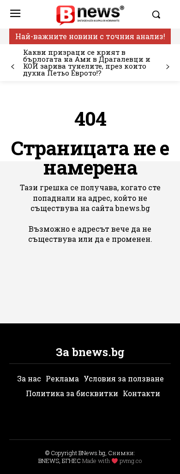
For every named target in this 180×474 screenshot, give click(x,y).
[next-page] (167, 67)
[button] (159, 14)
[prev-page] (12, 67)
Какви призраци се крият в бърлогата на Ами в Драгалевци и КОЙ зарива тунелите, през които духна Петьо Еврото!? (86, 62)
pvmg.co (131, 460)
